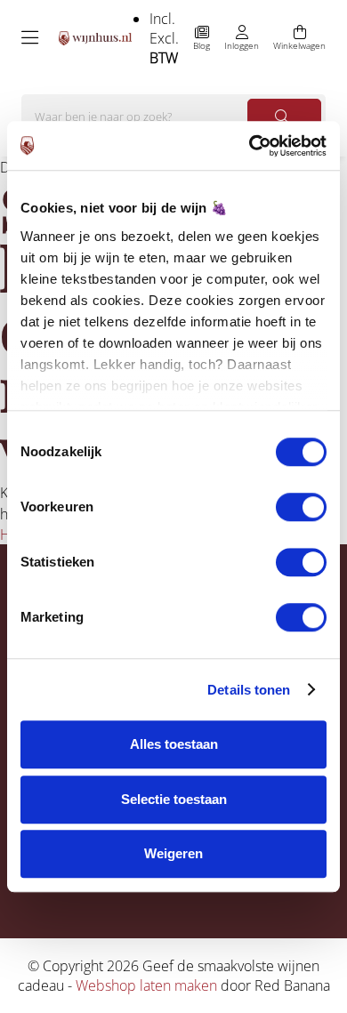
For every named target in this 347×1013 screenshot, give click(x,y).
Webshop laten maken (146, 985)
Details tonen (248, 689)
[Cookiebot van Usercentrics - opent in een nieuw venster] (250, 145)
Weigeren (173, 853)
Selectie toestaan (174, 799)
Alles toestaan (174, 744)
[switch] (301, 507)
